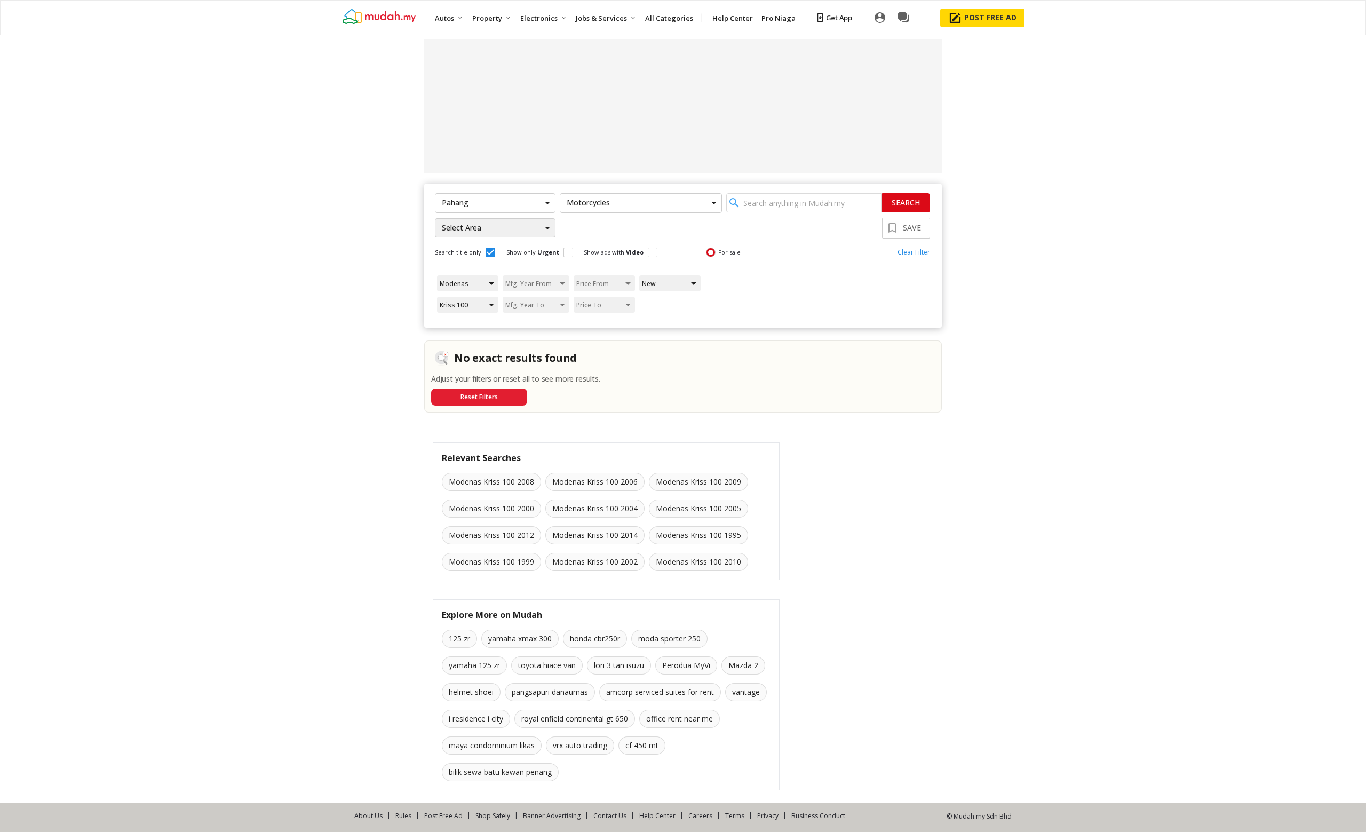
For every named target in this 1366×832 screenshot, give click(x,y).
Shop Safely (492, 815)
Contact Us (609, 815)
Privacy (768, 815)
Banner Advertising (552, 815)
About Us (368, 815)
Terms (734, 815)
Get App (839, 17)
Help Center (657, 815)
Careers (700, 815)
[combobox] (804, 202)
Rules (403, 815)
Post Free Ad (443, 815)
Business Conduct (818, 815)
